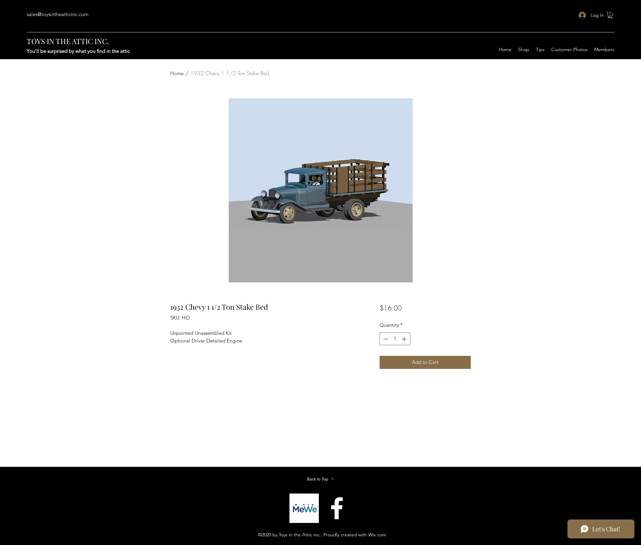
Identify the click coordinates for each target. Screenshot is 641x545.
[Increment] (404, 339)
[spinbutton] (394, 339)
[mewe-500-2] (304, 508)
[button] (610, 15)
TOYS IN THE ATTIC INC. (68, 41)
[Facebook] (337, 508)
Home (177, 73)
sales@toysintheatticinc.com (57, 14)
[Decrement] (385, 339)
